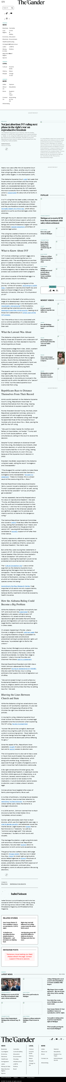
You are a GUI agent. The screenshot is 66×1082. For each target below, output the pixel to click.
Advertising (6, 103)
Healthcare (6, 41)
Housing (11, 41)
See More (62, 974)
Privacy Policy (30, 1077)
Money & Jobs (5, 1066)
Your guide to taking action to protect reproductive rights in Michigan (55, 1019)
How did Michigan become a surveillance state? (47, 326)
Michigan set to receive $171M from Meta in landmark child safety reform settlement (52, 220)
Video (4, 84)
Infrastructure (13, 44)
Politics (11, 49)
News (11, 71)
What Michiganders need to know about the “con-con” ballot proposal (48, 342)
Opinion (11, 84)
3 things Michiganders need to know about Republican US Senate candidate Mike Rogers (46, 273)
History (5, 71)
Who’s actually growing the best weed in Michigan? (55, 1027)
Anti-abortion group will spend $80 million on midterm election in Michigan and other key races (28, 936)
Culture (5, 66)
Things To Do (45, 240)
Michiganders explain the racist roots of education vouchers (47, 375)
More (43, 1046)
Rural (10, 53)
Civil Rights (4, 1051)
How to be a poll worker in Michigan (46, 232)
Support (16, 1077)
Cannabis (12, 28)
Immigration (6, 44)
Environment (13, 39)
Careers (22, 1077)
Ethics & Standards (6, 1077)
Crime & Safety (45, 215)
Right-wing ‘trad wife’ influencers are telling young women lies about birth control (28, 925)
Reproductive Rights (18, 884)
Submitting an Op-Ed (12, 99)
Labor (4, 46)
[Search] (12, 8)
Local (31, 1046)
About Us (44, 1051)
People (5, 73)
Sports (5, 57)
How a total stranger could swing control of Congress (47, 359)
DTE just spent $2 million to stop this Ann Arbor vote (47, 310)
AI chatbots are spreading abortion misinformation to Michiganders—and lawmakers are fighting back (10, 937)
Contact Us (44, 1058)
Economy (5, 36)
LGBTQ (11, 46)
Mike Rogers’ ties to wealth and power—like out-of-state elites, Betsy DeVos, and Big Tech (55, 992)
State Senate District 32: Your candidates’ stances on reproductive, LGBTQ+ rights (10, 925)
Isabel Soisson (5, 143)
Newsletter (12, 87)
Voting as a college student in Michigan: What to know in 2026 (47, 259)
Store (4, 91)
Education (12, 36)
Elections (5, 39)
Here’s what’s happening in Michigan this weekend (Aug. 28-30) (46, 245)
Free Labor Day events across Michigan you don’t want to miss (55, 1002)
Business (5, 28)
